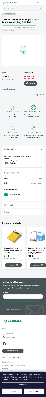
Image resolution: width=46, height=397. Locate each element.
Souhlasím (34, 391)
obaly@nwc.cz (11, 333)
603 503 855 (10, 338)
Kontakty (5, 368)
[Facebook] (4, 343)
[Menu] (43, 2)
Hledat (41, 8)
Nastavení (23, 385)
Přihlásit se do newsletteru (13, 309)
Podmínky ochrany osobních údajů (13, 365)
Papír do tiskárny (14, 194)
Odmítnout (12, 391)
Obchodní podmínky (9, 362)
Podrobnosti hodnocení (29, 27)
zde (27, 379)
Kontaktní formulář (12, 351)
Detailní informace (8, 89)
